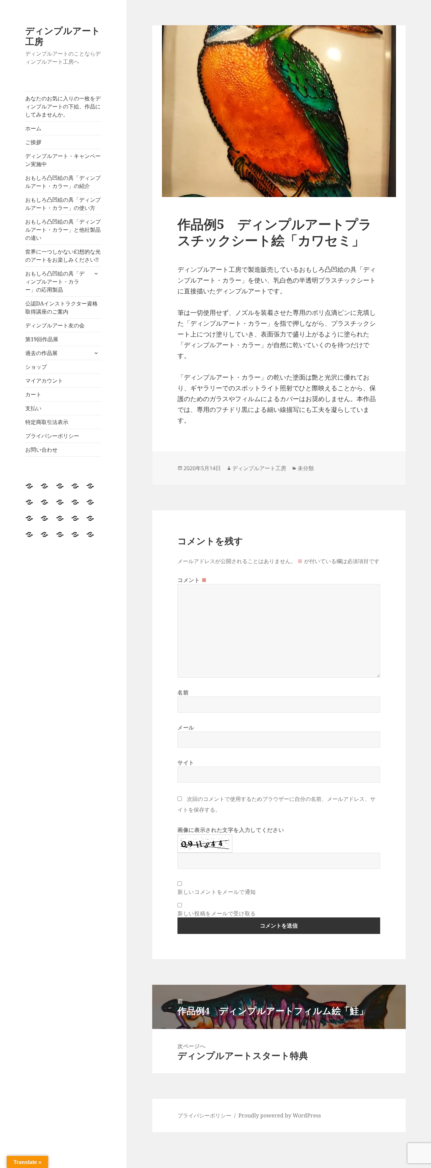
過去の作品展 (41, 353)
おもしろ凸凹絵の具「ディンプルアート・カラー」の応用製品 (55, 281)
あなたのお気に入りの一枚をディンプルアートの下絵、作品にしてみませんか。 (63, 106)
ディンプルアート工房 (62, 35)
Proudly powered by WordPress (279, 1115)
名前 (183, 692)
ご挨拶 (33, 142)
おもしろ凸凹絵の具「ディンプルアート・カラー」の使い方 (63, 204)
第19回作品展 (41, 339)
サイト (185, 762)
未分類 (306, 468)
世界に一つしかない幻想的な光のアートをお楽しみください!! (63, 255)
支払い (33, 408)
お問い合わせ (41, 449)
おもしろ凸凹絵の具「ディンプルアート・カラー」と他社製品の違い (63, 229)
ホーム (33, 128)
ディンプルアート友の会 (55, 325)
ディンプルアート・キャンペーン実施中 (63, 160)
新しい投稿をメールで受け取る (216, 913)
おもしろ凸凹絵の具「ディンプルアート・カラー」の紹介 (63, 182)
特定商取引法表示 (46, 422)
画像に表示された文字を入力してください (230, 830)
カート (33, 394)
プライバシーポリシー (52, 436)
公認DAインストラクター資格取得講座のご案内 (61, 307)
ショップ (36, 366)
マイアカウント (44, 380)
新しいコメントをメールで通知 (216, 892)
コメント (192, 580)
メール (185, 727)
